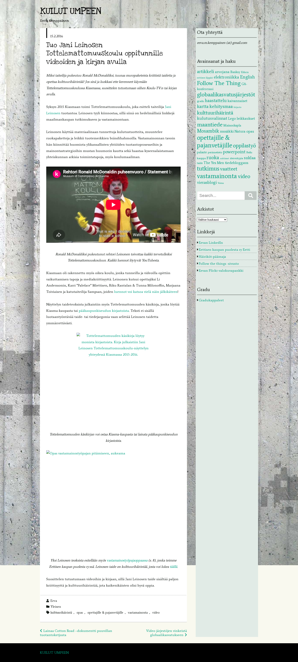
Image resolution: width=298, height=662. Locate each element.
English (247, 77)
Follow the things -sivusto (219, 263)
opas (80, 612)
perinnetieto (215, 152)
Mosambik (208, 131)
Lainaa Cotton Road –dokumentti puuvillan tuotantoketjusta (76, 633)
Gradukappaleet (211, 300)
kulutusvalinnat (212, 118)
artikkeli (205, 71)
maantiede (210, 124)
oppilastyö (244, 145)
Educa (244, 72)
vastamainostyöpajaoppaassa (127, 560)
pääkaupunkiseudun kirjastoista (104, 311)
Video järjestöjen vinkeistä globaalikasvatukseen (166, 633)
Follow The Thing (219, 83)
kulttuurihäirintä (61, 612)
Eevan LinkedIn (211, 243)
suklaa (249, 157)
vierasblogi (207, 182)
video (156, 612)
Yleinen (56, 607)
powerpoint (234, 151)
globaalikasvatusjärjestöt (226, 94)
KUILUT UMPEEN (70, 11)
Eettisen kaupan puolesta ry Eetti (224, 249)
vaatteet (228, 169)
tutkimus (208, 168)
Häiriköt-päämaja (212, 256)
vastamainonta (138, 612)
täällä (173, 567)
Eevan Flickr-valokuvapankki (221, 270)
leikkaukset (246, 118)
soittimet (224, 158)
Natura (240, 131)
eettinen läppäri (205, 77)
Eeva (53, 601)
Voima (221, 183)
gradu (200, 101)
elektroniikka (226, 77)
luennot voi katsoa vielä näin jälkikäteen (146, 292)
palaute (202, 152)
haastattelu (216, 100)
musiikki (227, 131)
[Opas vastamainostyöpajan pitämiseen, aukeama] (113, 500)
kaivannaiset (237, 101)
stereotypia (236, 158)
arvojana (222, 71)
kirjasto (237, 107)
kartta (203, 106)
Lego (232, 118)
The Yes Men (214, 162)
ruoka (213, 157)
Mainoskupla (232, 125)
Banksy (235, 72)
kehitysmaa (221, 106)
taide (200, 163)
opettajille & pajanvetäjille (105, 612)
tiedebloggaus (236, 162)
